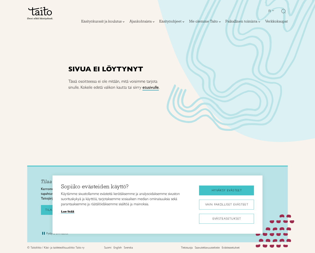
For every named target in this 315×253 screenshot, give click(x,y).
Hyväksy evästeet (227, 190)
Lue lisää (67, 211)
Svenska (128, 247)
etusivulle (150, 87)
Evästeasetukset (227, 218)
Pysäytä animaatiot (57, 233)
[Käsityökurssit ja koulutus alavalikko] (124, 22)
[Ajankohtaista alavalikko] (154, 22)
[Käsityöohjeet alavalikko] (183, 22)
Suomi (107, 247)
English (118, 247)
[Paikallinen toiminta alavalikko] (259, 22)
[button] (283, 11)
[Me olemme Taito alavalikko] (220, 22)
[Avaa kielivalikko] (272, 11)
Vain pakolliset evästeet (227, 204)
